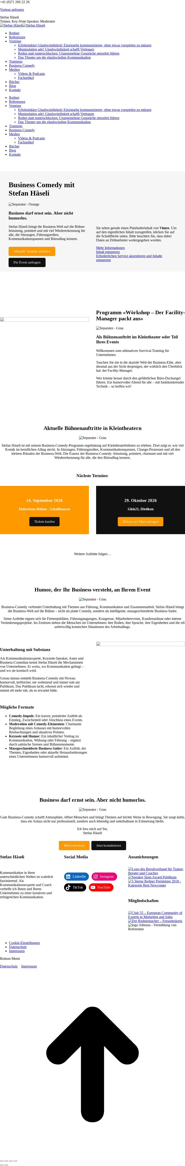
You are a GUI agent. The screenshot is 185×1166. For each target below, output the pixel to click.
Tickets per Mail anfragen (141, 521)
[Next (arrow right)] (6, 1165)
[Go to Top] (92, 1156)
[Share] (6, 1161)
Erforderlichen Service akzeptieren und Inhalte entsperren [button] (129, 258)
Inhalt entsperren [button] (108, 252)
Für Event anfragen (27, 262)
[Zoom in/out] (15, 1161)
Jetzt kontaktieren (108, 845)
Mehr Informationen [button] (110, 248)
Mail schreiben (74, 845)
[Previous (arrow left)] (2, 1165)
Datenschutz (9, 966)
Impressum (29, 966)
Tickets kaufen (44, 521)
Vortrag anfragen (12, 10)
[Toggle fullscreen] (11, 1161)
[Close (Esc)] (2, 1161)
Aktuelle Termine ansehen (32, 251)
